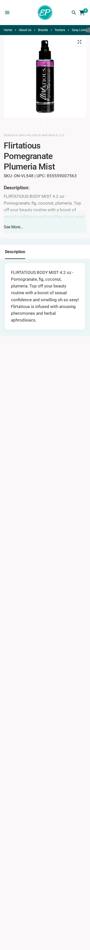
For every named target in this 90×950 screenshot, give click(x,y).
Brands (43, 30)
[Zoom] (79, 42)
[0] (81, 13)
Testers (59, 30)
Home (8, 30)
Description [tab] (15, 251)
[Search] (74, 13)
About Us (25, 30)
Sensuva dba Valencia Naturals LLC (34, 135)
